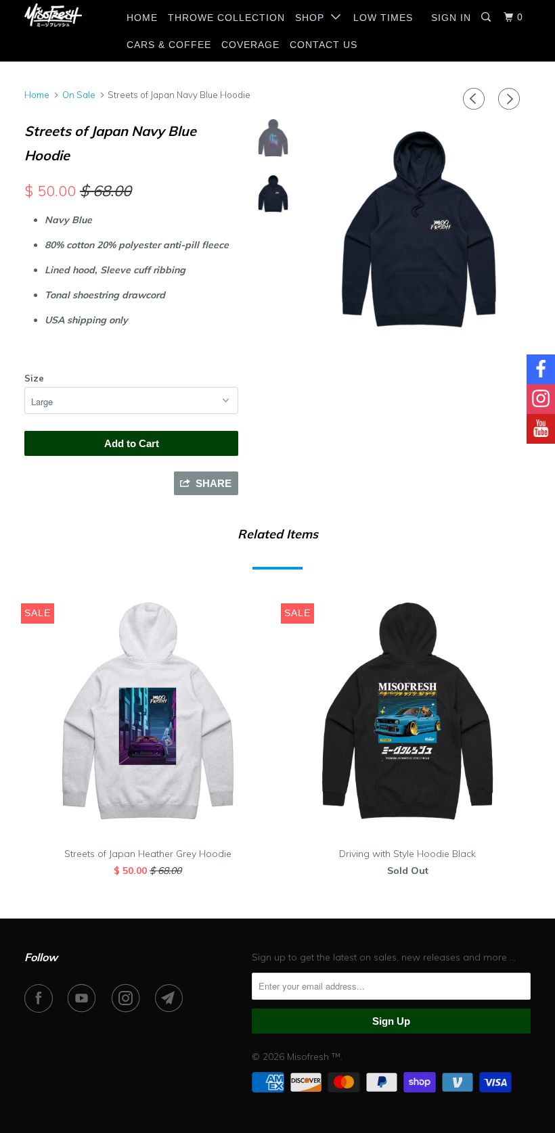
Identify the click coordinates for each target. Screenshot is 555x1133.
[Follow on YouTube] (541, 429)
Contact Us (323, 44)
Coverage (250, 44)
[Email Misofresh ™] (172, 998)
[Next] (511, 99)
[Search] (487, 17)
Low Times (383, 17)
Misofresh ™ (313, 1056)
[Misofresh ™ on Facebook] (41, 998)
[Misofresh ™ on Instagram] (129, 998)
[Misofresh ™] (66, 15)
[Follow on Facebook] (541, 369)
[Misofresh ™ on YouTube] (85, 998)
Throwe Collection (226, 17)
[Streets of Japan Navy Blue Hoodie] (419, 228)
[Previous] (476, 99)
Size (34, 378)
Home (142, 17)
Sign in (451, 17)
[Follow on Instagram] (541, 399)
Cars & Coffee (169, 44)
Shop (313, 17)
